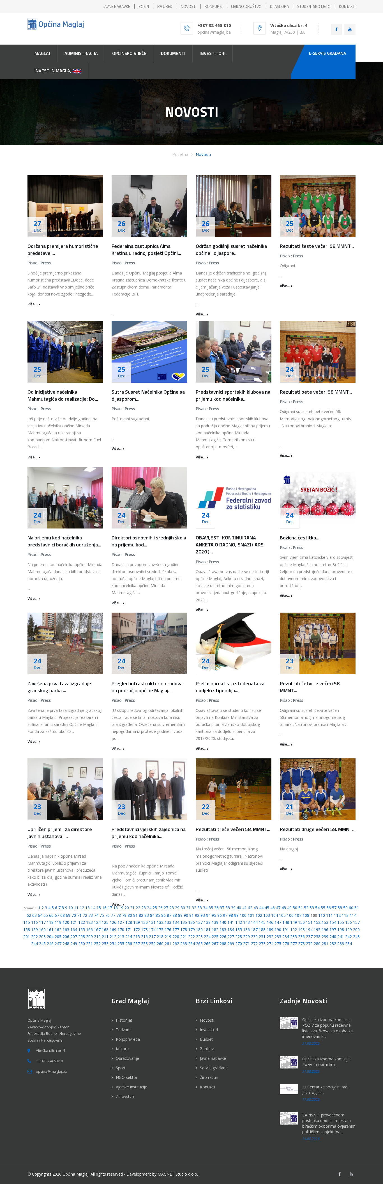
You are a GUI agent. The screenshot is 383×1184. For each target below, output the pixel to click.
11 (76, 907)
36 (216, 907)
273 (262, 943)
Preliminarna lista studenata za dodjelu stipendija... (230, 687)
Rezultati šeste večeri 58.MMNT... (317, 246)
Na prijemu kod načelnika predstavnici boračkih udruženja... (64, 541)
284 (348, 943)
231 (262, 936)
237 (309, 936)
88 (174, 915)
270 (238, 943)
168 (105, 929)
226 (223, 936)
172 (136, 929)
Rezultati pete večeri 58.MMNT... (316, 392)
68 (62, 915)
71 (79, 915)
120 (66, 922)
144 (254, 922)
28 (171, 907)
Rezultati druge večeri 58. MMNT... (318, 829)
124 (97, 922)
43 (255, 907)
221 (183, 936)
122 (81, 922)
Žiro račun (209, 1077)
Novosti (203, 154)
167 (97, 929)
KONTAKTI (347, 6)
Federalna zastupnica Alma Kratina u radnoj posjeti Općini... (146, 249)
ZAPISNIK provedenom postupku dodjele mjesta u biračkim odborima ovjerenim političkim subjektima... (329, 1123)
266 (207, 943)
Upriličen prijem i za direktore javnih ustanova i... (59, 832)
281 (325, 943)
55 (323, 907)
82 (141, 915)
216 (144, 936)
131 (152, 922)
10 (70, 907)
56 (328, 907)
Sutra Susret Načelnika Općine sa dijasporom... (148, 395)
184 (230, 929)
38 (227, 907)
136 (191, 922)
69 (68, 915)
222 (191, 936)
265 (199, 943)
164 (73, 929)
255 (120, 943)
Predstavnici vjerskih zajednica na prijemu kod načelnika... (149, 832)
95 (214, 915)
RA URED (164, 6)
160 (42, 929)
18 (115, 907)
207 (73, 936)
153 (325, 922)
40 (239, 907)
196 (325, 929)
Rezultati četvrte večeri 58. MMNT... (310, 687)
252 (97, 943)
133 (168, 922)
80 (130, 915)
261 (168, 943)
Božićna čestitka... (299, 537)
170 (120, 929)
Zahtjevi (207, 1048)
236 (301, 936)
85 (158, 915)
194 (309, 929)
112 (337, 915)
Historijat (124, 1020)
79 (124, 915)
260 (160, 943)
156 (348, 922)
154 (332, 922)
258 (144, 943)
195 (317, 929)
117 (42, 922)
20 (126, 907)
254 (113, 943)
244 (34, 943)
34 (205, 907)
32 (194, 907)
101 (251, 915)
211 (105, 936)
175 (160, 929)
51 (300, 907)
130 (144, 922)
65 (45, 915)
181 (207, 929)
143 (246, 922)
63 (34, 915)
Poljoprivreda (128, 1039)
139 (215, 922)
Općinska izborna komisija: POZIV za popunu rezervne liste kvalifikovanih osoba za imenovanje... (327, 1028)
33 (199, 907)
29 (177, 907)
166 (89, 929)
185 (238, 929)
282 (332, 943)
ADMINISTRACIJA (81, 53)
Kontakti (207, 1087)
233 (277, 936)
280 (317, 943)
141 (230, 922)
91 (191, 915)
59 (345, 907)
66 (51, 915)
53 (312, 907)
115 (26, 922)
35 (211, 907)
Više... (32, 304)
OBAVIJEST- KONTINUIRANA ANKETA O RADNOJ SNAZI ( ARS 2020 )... (230, 544)
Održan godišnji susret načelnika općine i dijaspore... (231, 249)
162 (58, 929)
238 (317, 936)
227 (230, 936)
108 (306, 915)
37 (222, 907)
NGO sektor (126, 1077)
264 (191, 943)
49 (289, 907)
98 (231, 915)
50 (295, 907)
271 (246, 943)
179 (191, 929)
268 (223, 943)
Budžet (206, 1039)
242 (348, 936)
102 (258, 915)
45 (267, 907)
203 (42, 936)
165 (81, 929)
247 (58, 943)
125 (105, 922)
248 (66, 943)
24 (149, 907)
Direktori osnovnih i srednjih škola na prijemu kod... (149, 541)
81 (135, 915)
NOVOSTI (188, 6)
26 (160, 907)
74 (96, 915)
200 (356, 929)
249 (73, 943)
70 (73, 915)
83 (146, 915)
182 (215, 929)
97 (225, 915)
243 (356, 936)
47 (278, 907)
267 (215, 943)
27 (166, 907)
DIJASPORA (279, 6)
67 (57, 915)
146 (270, 922)
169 (113, 929)
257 (136, 943)
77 (113, 915)
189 (270, 929)
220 (175, 936)
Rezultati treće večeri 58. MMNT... (233, 829)
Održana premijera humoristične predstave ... (62, 249)
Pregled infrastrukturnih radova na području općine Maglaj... (147, 687)
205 (58, 936)
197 (332, 929)
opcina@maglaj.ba (214, 32)
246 (50, 943)
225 (215, 936)
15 (98, 907)
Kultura (122, 1048)
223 (199, 936)
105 (282, 915)
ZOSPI (144, 6)
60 (351, 907)
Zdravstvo (125, 1096)
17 (110, 907)
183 (223, 929)
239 (325, 936)
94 (208, 915)
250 (81, 943)
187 (254, 929)
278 (301, 943)
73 (90, 915)
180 (199, 929)
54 (317, 907)
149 (293, 922)
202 (34, 936)
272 (254, 943)
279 (309, 943)
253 (105, 943)
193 (301, 929)
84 (152, 915)
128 (128, 922)
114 (353, 915)
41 (244, 907)
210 (97, 936)
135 (183, 922)
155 (340, 922)
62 (29, 915)
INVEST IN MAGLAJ (53, 70)
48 (284, 907)
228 (238, 936)
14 (93, 907)
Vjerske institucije (131, 1087)
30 (183, 907)
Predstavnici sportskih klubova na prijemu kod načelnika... (233, 395)
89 (180, 915)
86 (163, 915)
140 (223, 922)
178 (183, 929)
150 (301, 922)
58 (340, 907)
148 (285, 922)
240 (332, 936)
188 (262, 929)
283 (340, 943)
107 (298, 915)
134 (175, 922)
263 (183, 943)
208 (81, 936)
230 (254, 936)
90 (186, 915)
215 (136, 936)
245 (42, 943)
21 (132, 907)
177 (175, 929)
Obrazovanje (127, 1058)
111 (329, 915)
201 (26, 936)
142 (238, 922)
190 (277, 929)
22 (138, 907)
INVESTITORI (212, 53)
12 (82, 907)
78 (118, 915)
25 (155, 907)
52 (306, 907)
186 (246, 929)
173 (144, 929)
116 (34, 922)
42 (250, 907)
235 (293, 936)
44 (261, 907)
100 (243, 915)
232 (270, 936)
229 (246, 936)
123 (89, 922)
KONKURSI (214, 6)
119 (58, 922)
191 (285, 929)
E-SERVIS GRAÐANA (327, 53)
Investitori (209, 1029)
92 (197, 915)
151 (309, 922)
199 (348, 929)
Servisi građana (214, 1067)
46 (272, 907)
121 (73, 922)
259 (152, 943)
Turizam (123, 1029)
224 (207, 936)
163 (66, 929)
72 (85, 915)
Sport (121, 1067)
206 (66, 936)
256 (128, 943)
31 (188, 907)
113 (345, 915)
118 (50, 922)
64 (40, 915)
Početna (180, 154)
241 (340, 936)
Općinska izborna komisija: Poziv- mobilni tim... (326, 1061)
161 (50, 929)
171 (128, 929)
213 (120, 936)
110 (321, 915)
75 (102, 915)
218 (160, 936)
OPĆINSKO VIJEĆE (129, 53)
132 (160, 922)
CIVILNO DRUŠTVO (246, 6)
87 (169, 915)
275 (277, 943)
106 (290, 915)
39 (233, 907)
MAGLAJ (42, 53)
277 (293, 943)
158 (26, 929)
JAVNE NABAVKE (116, 6)
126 (113, 922)
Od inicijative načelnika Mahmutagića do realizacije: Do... (62, 395)
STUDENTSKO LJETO (314, 6)
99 (236, 915)
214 (128, 936)
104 (274, 915)
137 (199, 922)
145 (262, 922)
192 (293, 929)
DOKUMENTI (173, 53)
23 (143, 907)
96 (219, 915)
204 (50, 936)
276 (285, 943)
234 (285, 936)
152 (317, 922)
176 (168, 929)
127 (120, 922)
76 (107, 915)
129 (136, 922)
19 (121, 907)
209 (89, 936)
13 (87, 907)
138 (207, 922)
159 (34, 929)
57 (334, 907)
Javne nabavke (213, 1058)
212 (113, 936)
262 (175, 943)
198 (340, 929)
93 (202, 915)
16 (104, 907)
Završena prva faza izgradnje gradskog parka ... (59, 687)
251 (89, 943)
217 (152, 936)
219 (168, 936)
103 (266, 915)
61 (356, 907)
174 (152, 929)
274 (270, 943)
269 (230, 943)
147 (277, 922)
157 (356, 922)
